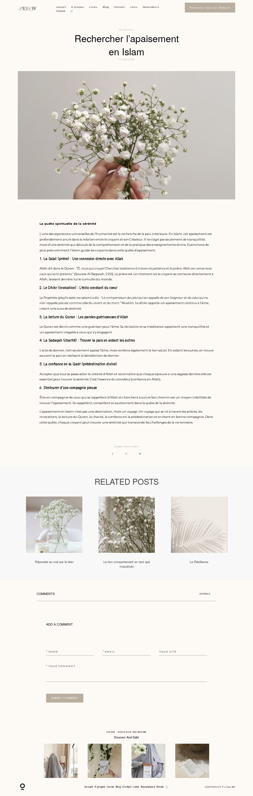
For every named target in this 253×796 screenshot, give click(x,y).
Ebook (60, 11)
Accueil (61, 7)
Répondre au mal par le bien (54, 533)
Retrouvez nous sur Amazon (210, 7)
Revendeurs (151, 7)
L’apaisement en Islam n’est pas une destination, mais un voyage (88, 411)
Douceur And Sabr (126, 737)
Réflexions (126, 29)
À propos (77, 7)
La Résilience (199, 533)
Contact (119, 7)
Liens (134, 7)
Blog (105, 7)
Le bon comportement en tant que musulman (126, 533)
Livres (93, 7)
